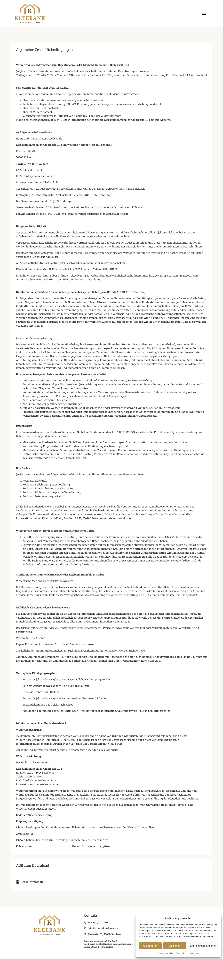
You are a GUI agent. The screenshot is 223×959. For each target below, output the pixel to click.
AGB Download (32, 882)
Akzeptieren (150, 945)
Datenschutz (181, 953)
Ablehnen (174, 945)
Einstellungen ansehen (203, 945)
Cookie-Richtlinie (166, 953)
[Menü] (204, 13)
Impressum (194, 953)
